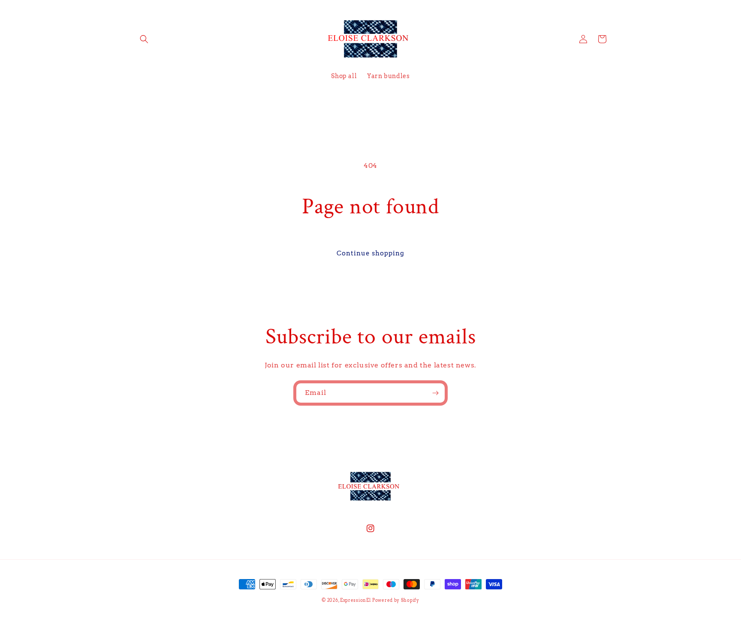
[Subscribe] (435, 393)
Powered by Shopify (395, 600)
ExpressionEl (355, 600)
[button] (144, 39)
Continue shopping (370, 253)
